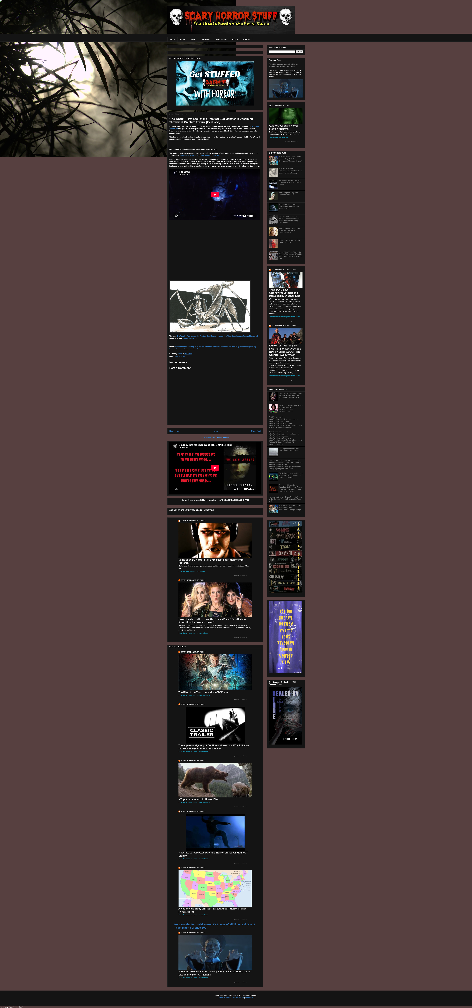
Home (172, 39)
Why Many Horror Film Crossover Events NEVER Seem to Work (289, 206)
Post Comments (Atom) (220, 437)
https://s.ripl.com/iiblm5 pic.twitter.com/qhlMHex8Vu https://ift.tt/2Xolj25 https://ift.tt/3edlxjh (290, 408)
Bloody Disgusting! (190, 338)
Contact (246, 39)
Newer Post (174, 431)
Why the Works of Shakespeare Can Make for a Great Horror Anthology (290, 171)
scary (183, 356)
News (193, 39)
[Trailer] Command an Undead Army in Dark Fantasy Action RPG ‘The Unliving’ (290, 475)
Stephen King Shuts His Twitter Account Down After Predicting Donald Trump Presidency (289, 219)
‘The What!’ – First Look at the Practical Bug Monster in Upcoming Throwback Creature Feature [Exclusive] (217, 336)
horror (177, 356)
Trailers (235, 39)
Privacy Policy (238, 998)
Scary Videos (221, 39)
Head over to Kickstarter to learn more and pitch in (199, 155)
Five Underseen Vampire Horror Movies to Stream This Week (283, 65)
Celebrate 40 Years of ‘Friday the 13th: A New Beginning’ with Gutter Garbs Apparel (290, 395)
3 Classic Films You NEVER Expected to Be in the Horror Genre (290, 183)
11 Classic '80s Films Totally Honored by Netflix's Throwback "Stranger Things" (290, 159)
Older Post (256, 431)
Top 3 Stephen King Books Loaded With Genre (289, 194)
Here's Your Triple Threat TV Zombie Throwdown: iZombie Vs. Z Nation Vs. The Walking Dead (290, 255)
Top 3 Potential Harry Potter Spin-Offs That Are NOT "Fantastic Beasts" (289, 230)
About (182, 39)
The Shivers (205, 39)
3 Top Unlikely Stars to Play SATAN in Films (289, 241)
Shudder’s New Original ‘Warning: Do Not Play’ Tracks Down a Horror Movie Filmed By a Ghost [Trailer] (290, 488)
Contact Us (249, 998)
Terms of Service (225, 998)
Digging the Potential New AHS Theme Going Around (289, 450)
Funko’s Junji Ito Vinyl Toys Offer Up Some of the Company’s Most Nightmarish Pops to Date (285, 499)
